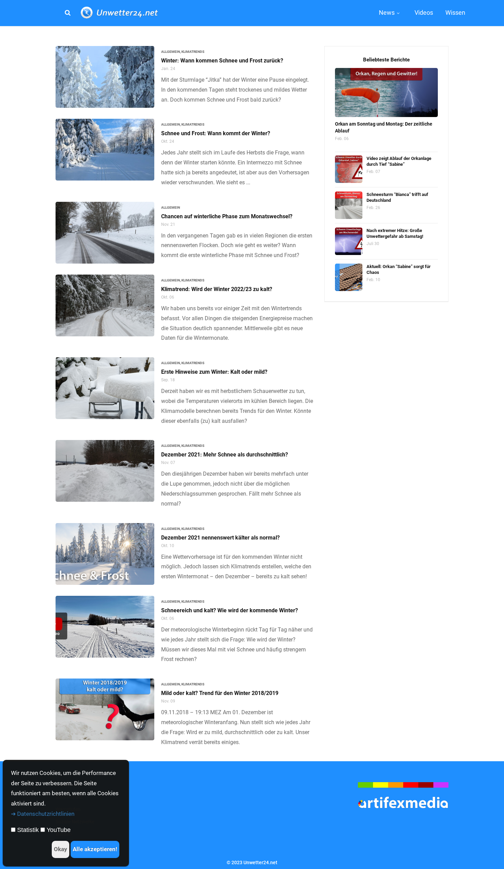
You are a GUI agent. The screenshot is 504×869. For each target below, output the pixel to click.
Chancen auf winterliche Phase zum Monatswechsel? (226, 216)
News (387, 12)
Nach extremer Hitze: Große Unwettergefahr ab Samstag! (395, 233)
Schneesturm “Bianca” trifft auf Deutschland (397, 197)
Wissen (455, 12)
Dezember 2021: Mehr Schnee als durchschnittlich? (224, 454)
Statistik (28, 829)
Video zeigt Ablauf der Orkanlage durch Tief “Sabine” (399, 161)
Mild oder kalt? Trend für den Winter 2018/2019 (219, 693)
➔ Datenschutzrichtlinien (42, 813)
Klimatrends (192, 52)
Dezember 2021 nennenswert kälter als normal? (220, 537)
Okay (60, 849)
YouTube (59, 829)
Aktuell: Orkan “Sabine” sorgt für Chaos (399, 269)
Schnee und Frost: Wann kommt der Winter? (215, 133)
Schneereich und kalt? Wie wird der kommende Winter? (229, 610)
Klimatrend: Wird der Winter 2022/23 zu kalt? (216, 289)
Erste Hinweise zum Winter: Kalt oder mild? (214, 372)
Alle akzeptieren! (95, 849)
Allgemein (170, 52)
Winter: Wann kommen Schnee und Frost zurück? (222, 60)
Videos (424, 12)
